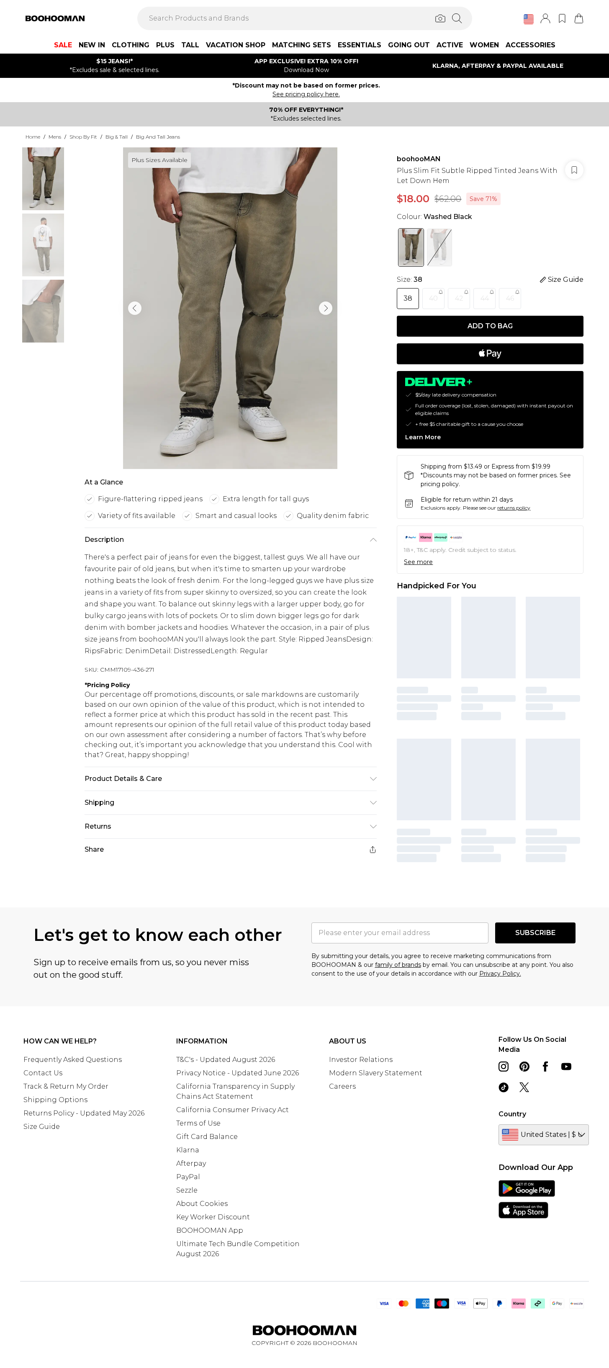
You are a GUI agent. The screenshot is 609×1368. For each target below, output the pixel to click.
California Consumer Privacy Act (232, 1110)
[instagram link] (504, 1066)
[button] (528, 19)
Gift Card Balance (207, 1137)
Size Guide (41, 1127)
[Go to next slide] (325, 308)
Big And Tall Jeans (158, 137)
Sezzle (187, 1190)
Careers (342, 1086)
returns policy (513, 508)
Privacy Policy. (500, 973)
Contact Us (42, 1073)
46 (510, 298)
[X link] (524, 1087)
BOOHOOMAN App (209, 1230)
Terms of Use (198, 1123)
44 (485, 298)
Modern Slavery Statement (375, 1073)
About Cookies (202, 1204)
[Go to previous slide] (134, 308)
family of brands (398, 965)
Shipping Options (55, 1100)
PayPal (188, 1177)
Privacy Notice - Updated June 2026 (237, 1073)
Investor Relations (361, 1060)
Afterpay (191, 1163)
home (33, 137)
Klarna (187, 1150)
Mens (55, 137)
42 (459, 298)
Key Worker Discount (213, 1217)
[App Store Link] (527, 1199)
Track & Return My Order (65, 1086)
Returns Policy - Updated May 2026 (83, 1113)
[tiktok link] (504, 1087)
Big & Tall (116, 137)
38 (407, 298)
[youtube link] (566, 1066)
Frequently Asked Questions (72, 1060)
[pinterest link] (524, 1066)
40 (433, 298)
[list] (230, 308)
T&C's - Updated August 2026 (225, 1060)
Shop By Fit (83, 137)
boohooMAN (419, 159)
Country (512, 1114)
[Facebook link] (545, 1066)
